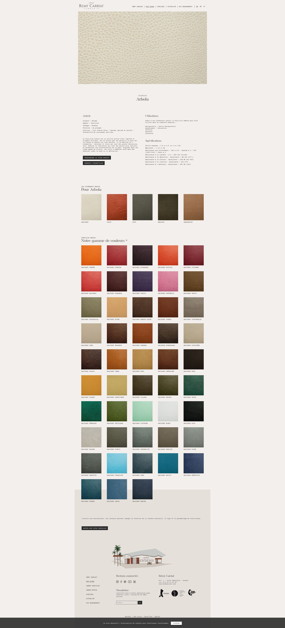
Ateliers (160, 6)
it (204, 6)
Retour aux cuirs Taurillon (94, 528)
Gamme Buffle (91, 590)
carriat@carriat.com (167, 584)
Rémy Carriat (137, 6)
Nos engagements (185, 6)
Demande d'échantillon (93, 163)
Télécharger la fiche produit (96, 158)
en (201, 6)
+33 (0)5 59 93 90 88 (168, 582)
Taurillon (148, 616)
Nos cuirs (150, 6)
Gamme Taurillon (93, 586)
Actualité (172, 6)
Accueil (128, 616)
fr (197, 6)
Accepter (176, 623)
